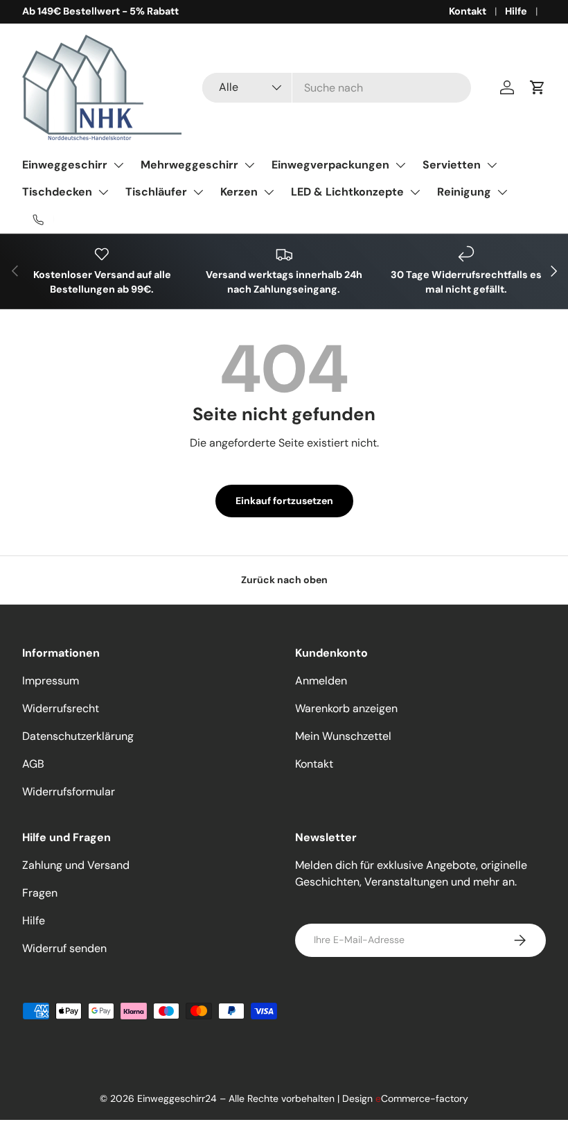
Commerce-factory (421, 1098)
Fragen (39, 893)
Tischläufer (156, 191)
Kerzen (239, 191)
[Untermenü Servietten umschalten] (491, 165)
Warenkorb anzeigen (346, 708)
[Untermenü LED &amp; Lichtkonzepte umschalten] (415, 192)
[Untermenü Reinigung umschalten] (502, 192)
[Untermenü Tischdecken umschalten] (103, 192)
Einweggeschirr (64, 164)
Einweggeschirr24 (177, 1098)
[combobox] (336, 88)
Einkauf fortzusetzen (284, 500)
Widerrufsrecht (60, 708)
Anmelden (321, 680)
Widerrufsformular (68, 791)
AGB (33, 764)
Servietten (452, 164)
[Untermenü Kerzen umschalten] (268, 192)
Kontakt (467, 11)
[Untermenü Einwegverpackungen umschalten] (400, 165)
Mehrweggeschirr (189, 164)
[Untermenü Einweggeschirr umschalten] (118, 165)
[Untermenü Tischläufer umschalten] (198, 192)
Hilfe (516, 11)
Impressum (50, 680)
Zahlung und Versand (76, 865)
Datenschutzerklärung (78, 736)
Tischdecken (57, 191)
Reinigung (464, 191)
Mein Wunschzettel (343, 736)
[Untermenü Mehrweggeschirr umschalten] (249, 165)
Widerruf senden (64, 948)
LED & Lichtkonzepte (347, 191)
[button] (537, 87)
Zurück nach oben (284, 579)
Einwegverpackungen (330, 164)
